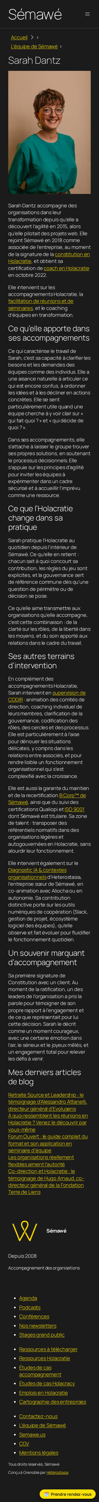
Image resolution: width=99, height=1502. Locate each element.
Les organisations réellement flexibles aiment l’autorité (41, 1160)
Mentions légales (38, 1452)
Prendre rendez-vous (71, 1494)
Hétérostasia (57, 1472)
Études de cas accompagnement (40, 1371)
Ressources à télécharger (48, 1349)
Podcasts (29, 1307)
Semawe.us (32, 1434)
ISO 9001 (74, 809)
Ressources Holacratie (44, 1358)
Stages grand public (42, 1334)
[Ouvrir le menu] (87, 14)
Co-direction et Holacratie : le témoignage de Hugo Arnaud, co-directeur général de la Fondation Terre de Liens (46, 1181)
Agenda (28, 1298)
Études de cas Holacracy (47, 1383)
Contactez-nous (38, 1416)
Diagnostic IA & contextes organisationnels (37, 873)
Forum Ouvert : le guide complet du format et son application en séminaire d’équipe (48, 1143)
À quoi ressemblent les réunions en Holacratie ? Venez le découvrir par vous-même (48, 1122)
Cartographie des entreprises (52, 1401)
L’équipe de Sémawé (42, 1425)
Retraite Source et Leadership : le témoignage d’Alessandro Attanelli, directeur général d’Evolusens (47, 1101)
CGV (24, 1443)
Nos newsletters (37, 1325)
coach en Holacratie (66, 268)
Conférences (34, 1316)
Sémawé (35, 14)
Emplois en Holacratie (43, 1392)
